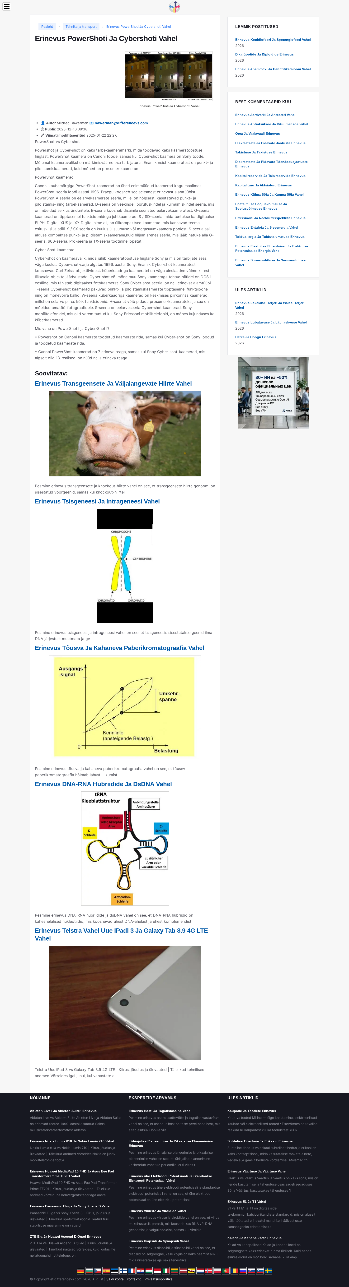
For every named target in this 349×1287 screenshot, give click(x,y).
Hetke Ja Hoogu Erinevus (255, 337)
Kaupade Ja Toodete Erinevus (251, 1111)
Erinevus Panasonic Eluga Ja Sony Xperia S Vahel (70, 1206)
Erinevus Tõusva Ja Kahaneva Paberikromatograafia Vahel (119, 647)
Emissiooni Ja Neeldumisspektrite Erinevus (270, 218)
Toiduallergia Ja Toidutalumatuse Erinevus (270, 237)
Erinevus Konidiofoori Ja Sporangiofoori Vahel (273, 40)
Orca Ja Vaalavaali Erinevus (257, 133)
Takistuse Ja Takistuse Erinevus (261, 152)
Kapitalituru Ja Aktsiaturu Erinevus (263, 185)
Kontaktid (134, 1279)
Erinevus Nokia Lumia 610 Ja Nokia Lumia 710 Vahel (72, 1141)
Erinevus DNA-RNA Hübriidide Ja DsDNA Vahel (103, 784)
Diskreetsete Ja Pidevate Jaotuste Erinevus (270, 143)
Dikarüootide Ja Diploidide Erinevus (264, 54)
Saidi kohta (115, 1279)
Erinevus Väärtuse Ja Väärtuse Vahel (257, 1171)
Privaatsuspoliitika (159, 1279)
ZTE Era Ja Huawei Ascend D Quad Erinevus (65, 1236)
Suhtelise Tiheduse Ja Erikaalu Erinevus (260, 1141)
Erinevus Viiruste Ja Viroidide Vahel (157, 1211)
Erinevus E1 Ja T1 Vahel (246, 1202)
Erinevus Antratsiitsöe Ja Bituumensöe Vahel (271, 124)
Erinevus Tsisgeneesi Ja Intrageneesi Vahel (97, 501)
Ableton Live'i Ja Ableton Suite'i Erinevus (63, 1111)
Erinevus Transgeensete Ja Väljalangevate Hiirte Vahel (113, 383)
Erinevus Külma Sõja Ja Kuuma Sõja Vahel (269, 194)
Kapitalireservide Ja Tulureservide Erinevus (270, 176)
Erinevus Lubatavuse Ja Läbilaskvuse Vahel (271, 322)
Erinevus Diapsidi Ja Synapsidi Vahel (159, 1241)
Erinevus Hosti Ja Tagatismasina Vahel (160, 1111)
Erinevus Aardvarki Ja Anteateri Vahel (265, 115)
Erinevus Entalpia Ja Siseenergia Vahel (266, 227)
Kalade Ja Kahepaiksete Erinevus (254, 1238)
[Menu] (6, 6)
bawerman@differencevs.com (121, 123)
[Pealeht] (174, 6)
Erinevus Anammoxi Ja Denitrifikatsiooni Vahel (273, 69)
